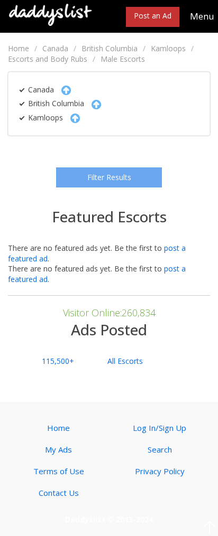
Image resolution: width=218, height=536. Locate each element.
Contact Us (59, 492)
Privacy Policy (160, 471)
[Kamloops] (72, 117)
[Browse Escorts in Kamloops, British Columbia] (51, 14)
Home (18, 48)
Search (160, 449)
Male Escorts (123, 59)
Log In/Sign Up (159, 427)
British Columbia (109, 48)
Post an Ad (152, 16)
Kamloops (168, 48)
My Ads (58, 449)
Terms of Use (58, 471)
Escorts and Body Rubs (47, 59)
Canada (55, 48)
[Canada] (63, 89)
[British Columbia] (93, 103)
